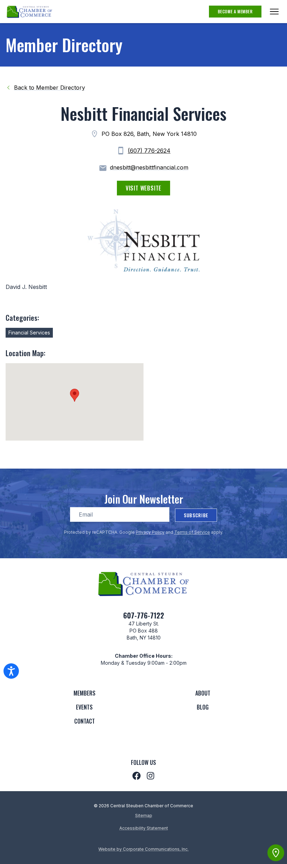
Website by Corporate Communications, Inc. (143, 849)
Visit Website (143, 188)
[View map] (275, 852)
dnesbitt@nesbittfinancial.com (149, 167)
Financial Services (29, 333)
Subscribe (196, 515)
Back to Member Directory (49, 87)
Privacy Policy (150, 532)
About (202, 693)
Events (84, 707)
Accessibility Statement (143, 828)
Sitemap (143, 815)
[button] (74, 395)
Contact (84, 721)
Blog (203, 707)
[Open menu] (274, 11)
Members (85, 693)
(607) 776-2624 (149, 150)
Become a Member (235, 11)
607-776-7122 (143, 615)
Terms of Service (192, 532)
